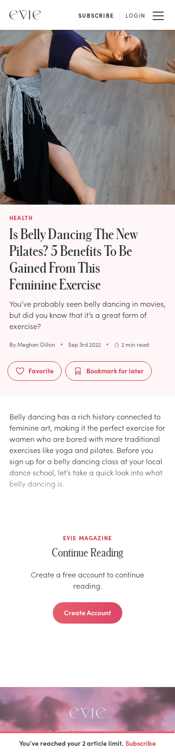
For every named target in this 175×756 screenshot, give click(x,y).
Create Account (87, 612)
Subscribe (141, 743)
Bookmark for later (115, 370)
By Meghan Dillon (32, 344)
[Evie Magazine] (25, 14)
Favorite (41, 370)
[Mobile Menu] (158, 15)
